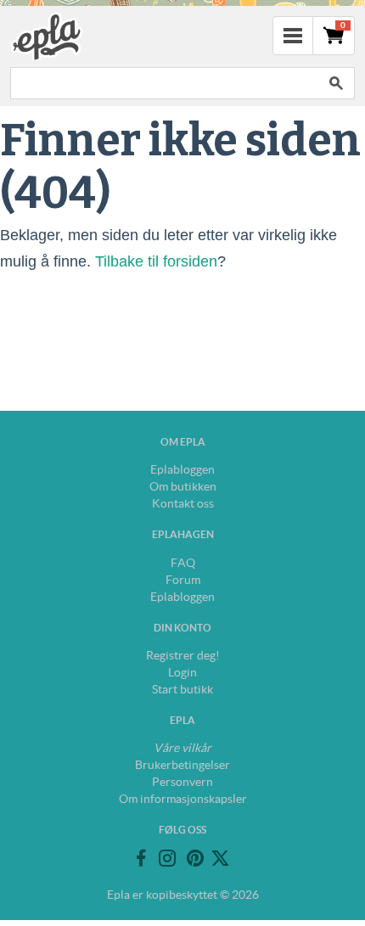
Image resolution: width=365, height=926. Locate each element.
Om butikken (182, 486)
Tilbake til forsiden (156, 261)
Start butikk (182, 689)
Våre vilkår (182, 748)
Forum (183, 579)
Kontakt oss (183, 503)
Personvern (182, 782)
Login (182, 672)
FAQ (183, 563)
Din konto (182, 627)
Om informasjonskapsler (183, 798)
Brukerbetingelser (182, 765)
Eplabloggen (182, 469)
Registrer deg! (183, 655)
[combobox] (163, 83)
